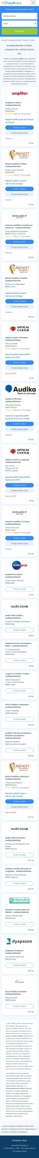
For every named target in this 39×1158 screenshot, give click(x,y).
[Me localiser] (35, 23)
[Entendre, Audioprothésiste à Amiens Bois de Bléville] (19, 901)
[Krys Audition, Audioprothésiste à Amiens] (19, 983)
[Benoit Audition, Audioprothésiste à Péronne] (19, 768)
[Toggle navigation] (33, 2)
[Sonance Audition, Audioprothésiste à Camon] (20, 513)
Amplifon (28, 71)
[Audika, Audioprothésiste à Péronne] (20, 390)
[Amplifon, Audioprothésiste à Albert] (19, 94)
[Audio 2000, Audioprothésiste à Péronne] (19, 829)
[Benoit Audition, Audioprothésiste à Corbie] (19, 269)
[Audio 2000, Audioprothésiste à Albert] (19, 607)
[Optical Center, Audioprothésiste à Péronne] (19, 329)
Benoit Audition (17, 71)
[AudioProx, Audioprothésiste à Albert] (20, 566)
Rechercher (19, 31)
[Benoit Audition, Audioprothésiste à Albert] (19, 155)
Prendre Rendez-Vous (19, 133)
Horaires (8, 138)
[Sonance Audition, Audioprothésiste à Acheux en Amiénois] (20, 217)
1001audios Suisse (19, 1151)
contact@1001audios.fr (19, 1145)
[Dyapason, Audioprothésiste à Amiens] (19, 942)
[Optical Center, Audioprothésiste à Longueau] (19, 452)
